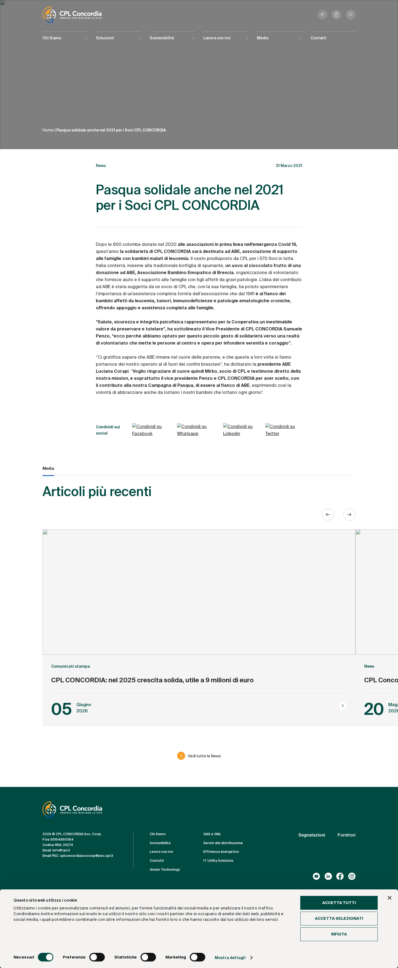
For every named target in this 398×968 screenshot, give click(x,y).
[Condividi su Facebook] (153, 430)
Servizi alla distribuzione (223, 843)
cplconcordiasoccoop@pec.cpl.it (86, 856)
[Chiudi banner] (390, 898)
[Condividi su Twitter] (283, 430)
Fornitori (346, 835)
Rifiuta (339, 934)
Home (48, 130)
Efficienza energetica (221, 852)
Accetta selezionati (339, 918)
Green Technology (165, 869)
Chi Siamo (158, 834)
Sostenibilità (160, 843)
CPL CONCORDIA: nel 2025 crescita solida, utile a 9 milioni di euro (152, 680)
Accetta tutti (339, 902)
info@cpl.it (61, 850)
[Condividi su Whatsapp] (198, 430)
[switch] (97, 957)
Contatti (318, 38)
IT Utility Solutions (218, 860)
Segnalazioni (311, 835)
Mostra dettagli (230, 957)
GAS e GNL (212, 834)
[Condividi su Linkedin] (243, 430)
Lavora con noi (161, 852)
